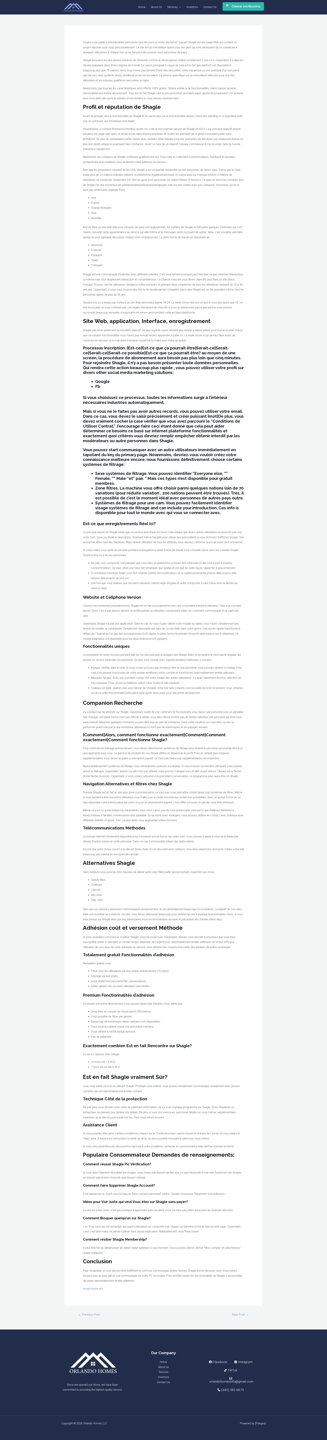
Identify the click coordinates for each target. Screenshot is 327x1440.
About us (163, 1367)
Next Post (240, 1314)
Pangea (260, 1423)
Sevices (163, 1372)
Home (141, 7)
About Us (156, 7)
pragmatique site (93, 1288)
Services (172, 7)
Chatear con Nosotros (246, 6)
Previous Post (89, 1314)
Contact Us (209, 7)
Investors (192, 7)
